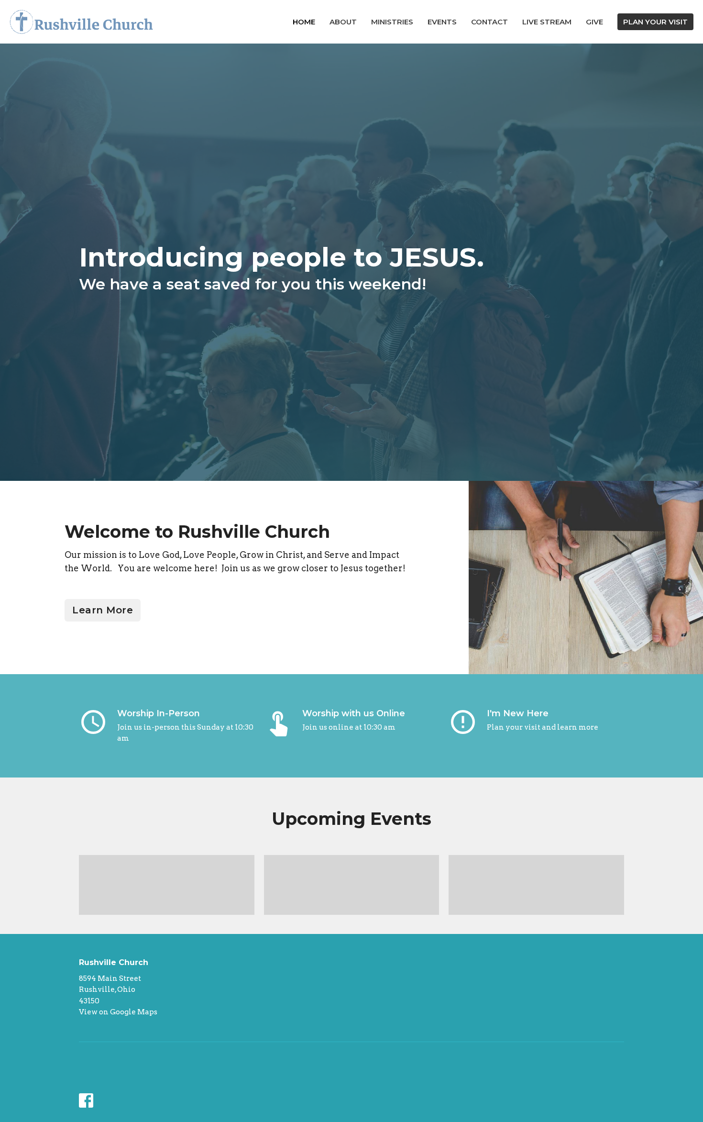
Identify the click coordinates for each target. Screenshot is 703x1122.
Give (594, 21)
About (343, 21)
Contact (489, 21)
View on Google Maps (118, 1012)
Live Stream (546, 21)
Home (304, 21)
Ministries (392, 21)
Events (442, 21)
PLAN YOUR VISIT (655, 21)
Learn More (102, 610)
